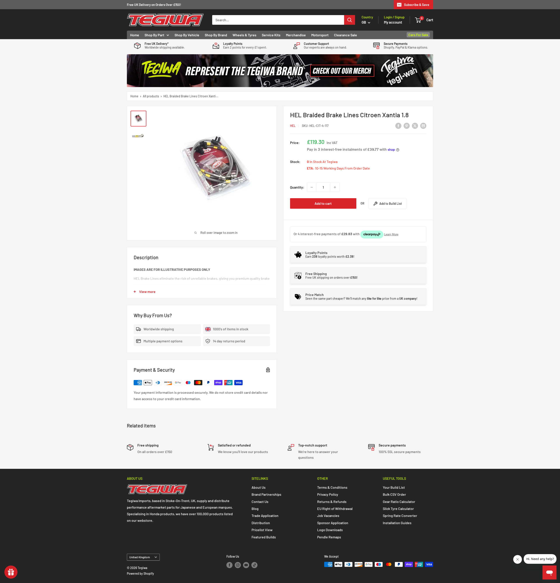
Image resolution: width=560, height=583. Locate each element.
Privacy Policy (327, 494)
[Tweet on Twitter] (415, 125)
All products (151, 96)
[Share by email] (423, 125)
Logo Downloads (330, 530)
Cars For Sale (418, 35)
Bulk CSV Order (394, 494)
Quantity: (297, 187)
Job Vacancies (328, 515)
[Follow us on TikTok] (254, 565)
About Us (259, 487)
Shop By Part (154, 35)
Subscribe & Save (416, 5)
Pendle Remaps (329, 537)
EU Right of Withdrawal (335, 508)
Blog (255, 508)
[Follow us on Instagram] (238, 565)
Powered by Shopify (140, 573)
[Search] (349, 20)
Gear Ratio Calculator (399, 501)
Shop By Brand (216, 35)
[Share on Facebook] (398, 125)
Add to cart (323, 203)
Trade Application (265, 515)
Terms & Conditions (332, 487)
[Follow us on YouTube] (246, 565)
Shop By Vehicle (187, 35)
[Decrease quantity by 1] (311, 187)
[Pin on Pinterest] (407, 125)
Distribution (261, 523)
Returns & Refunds (331, 501)
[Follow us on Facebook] (229, 565)
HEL (293, 126)
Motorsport (320, 35)
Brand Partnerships (266, 494)
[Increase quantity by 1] (335, 187)
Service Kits (271, 35)
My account (393, 22)
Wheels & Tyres (244, 35)
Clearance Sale (345, 35)
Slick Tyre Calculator (398, 508)
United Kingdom (139, 557)
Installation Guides (397, 523)
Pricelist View (262, 530)
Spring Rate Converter (400, 515)
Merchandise (296, 35)
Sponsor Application (332, 523)
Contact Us (260, 501)
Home (134, 35)
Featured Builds (264, 537)
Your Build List (394, 487)
